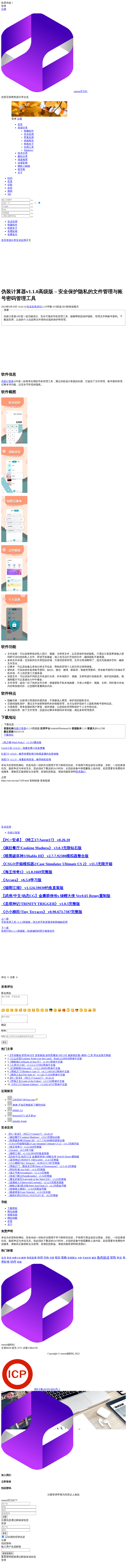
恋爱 (52, 1258)
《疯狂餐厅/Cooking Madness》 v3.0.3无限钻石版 (41, 848)
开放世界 (86, 1258)
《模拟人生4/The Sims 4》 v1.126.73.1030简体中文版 (37, 1074)
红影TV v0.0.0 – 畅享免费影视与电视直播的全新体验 (30, 753)
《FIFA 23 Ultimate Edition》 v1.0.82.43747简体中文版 (38, 1084)
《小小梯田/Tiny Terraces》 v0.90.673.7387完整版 (41, 912)
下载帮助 (12, 1208)
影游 (9, 1258)
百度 (9, 181)
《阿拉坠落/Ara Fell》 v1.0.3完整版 (26, 1169)
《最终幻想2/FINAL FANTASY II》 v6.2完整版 (32, 1195)
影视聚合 (72, 1258)
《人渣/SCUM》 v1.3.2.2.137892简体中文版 (32, 1065)
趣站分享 (23, 156)
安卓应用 (29, 134)
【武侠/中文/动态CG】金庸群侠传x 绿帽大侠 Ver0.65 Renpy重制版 (55, 896)
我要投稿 (12, 1214)
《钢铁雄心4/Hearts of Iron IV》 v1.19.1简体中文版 (36, 1061)
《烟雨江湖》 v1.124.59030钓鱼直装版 (32, 888)
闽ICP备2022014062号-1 (47, 1389)
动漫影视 (23, 162)
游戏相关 (29, 140)
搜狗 (9, 191)
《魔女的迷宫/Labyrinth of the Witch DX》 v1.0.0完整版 (36, 1179)
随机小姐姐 (24, 166)
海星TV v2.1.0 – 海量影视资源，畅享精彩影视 (26, 759)
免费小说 (16, 1258)
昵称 (3, 1030)
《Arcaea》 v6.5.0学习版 (21, 880)
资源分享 (23, 127)
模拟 (57, 1257)
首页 (20, 124)
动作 (13, 1261)
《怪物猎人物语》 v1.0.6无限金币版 (26, 1189)
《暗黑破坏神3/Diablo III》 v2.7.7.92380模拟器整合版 (45, 856)
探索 (19, 1262)
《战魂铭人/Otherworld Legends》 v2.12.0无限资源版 (35, 1182)
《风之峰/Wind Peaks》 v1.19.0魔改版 (21, 742)
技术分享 (23, 153)
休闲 (40, 1257)
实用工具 (29, 147)
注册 (3, 9)
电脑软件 (29, 131)
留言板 (21, 169)
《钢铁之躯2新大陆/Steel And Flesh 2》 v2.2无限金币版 (36, 1185)
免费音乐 (12, 234)
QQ (3, 1036)
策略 (64, 1257)
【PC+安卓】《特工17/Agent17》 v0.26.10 (35, 840)
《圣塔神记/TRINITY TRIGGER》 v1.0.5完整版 (40, 904)
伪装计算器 (7, 381)
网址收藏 (12, 1211)
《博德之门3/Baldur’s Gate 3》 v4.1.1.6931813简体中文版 (39, 1071)
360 (9, 194)
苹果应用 (29, 137)
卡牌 (79, 1258)
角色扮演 (103, 1257)
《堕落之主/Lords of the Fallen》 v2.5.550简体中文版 (36, 1081)
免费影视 (12, 231)
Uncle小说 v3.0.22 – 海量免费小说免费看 (23, 748)
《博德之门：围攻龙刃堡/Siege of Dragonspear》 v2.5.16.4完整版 (41, 1166)
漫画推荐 (23, 159)
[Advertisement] (63, 263)
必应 (9, 188)
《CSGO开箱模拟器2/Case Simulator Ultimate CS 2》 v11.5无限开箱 (56, 864)
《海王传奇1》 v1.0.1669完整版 (26, 872)
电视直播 (32, 1257)
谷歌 (9, 184)
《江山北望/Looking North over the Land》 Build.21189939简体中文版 (45, 1058)
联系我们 (80, 771)
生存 (3, 1257)
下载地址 (9, 735)
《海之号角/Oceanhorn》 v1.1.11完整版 (28, 1172)
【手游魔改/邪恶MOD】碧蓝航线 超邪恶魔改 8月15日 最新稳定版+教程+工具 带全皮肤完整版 (60, 1055)
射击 (119, 1257)
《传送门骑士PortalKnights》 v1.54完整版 (29, 1176)
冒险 (113, 1257)
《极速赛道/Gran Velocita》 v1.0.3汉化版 (29, 1192)
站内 (9, 178)
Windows (28, 150)
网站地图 (12, 1218)
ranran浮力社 (80, 91)
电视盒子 (29, 144)
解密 (23, 1257)
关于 (20, 172)
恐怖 (46, 1257)
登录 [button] (3, 6)
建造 (94, 1257)
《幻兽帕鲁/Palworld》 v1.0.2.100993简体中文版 (34, 1068)
